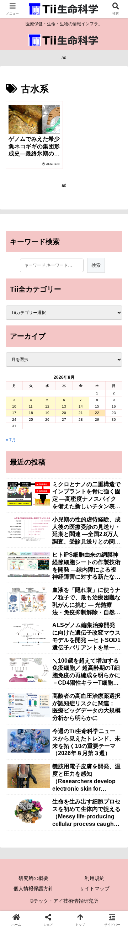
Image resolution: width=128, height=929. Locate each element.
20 (64, 413)
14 (81, 406)
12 (47, 406)
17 (14, 413)
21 (81, 413)
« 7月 (11, 439)
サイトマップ (95, 888)
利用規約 (95, 878)
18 (31, 413)
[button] (114, 799)
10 (14, 406)
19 (47, 413)
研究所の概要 (33, 878)
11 (31, 406)
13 (64, 406)
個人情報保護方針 (33, 888)
